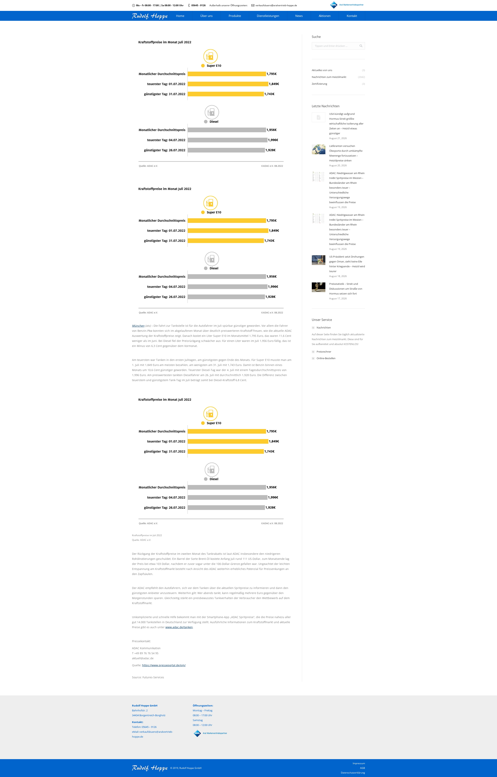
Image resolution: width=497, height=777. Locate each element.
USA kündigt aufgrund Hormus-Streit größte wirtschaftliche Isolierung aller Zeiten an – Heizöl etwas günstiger (346, 123)
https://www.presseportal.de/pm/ (164, 665)
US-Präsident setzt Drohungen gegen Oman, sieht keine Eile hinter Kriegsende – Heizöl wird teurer (347, 264)
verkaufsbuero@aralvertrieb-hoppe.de (276, 5)
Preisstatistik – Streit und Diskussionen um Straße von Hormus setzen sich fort (345, 288)
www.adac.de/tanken (179, 627)
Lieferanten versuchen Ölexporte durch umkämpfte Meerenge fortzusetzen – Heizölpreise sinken (345, 153)
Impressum (359, 763)
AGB (362, 768)
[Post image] (318, 117)
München (138, 326)
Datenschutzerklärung (353, 772)
